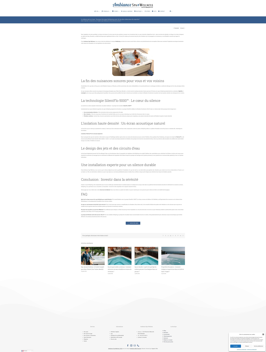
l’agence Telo (155, 348)
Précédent (176, 28)
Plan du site (113, 339)
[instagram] (131, 345)
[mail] (135, 345)
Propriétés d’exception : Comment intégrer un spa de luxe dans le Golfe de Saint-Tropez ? (172, 269)
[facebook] (128, 345)
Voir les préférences (258, 346)
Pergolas (86, 339)
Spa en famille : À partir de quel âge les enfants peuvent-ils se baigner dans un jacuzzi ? (146, 269)
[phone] (138, 345)
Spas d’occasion (87, 337)
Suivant (182, 28)
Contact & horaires (142, 337)
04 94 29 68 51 (143, 335)
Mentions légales (115, 331)
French (25, 350)
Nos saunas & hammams (90, 335)
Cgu (112, 333)
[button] (263, 334)
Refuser (247, 346)
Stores (85, 341)
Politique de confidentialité (241, 349)
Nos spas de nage (88, 333)
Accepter (236, 346)
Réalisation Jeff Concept (116, 337)
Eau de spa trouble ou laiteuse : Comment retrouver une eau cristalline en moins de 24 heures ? (119, 269)
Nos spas (86, 331)
